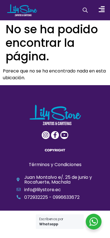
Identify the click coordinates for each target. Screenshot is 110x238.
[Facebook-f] (55, 135)
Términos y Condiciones (55, 164)
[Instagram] (46, 135)
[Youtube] (64, 135)
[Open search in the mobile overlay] (85, 10)
